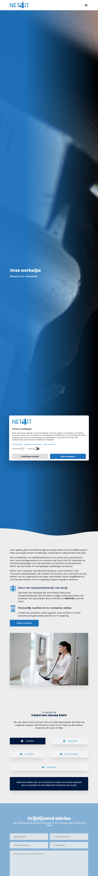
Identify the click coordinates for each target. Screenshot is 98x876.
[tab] (27, 741)
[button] (86, 5)
